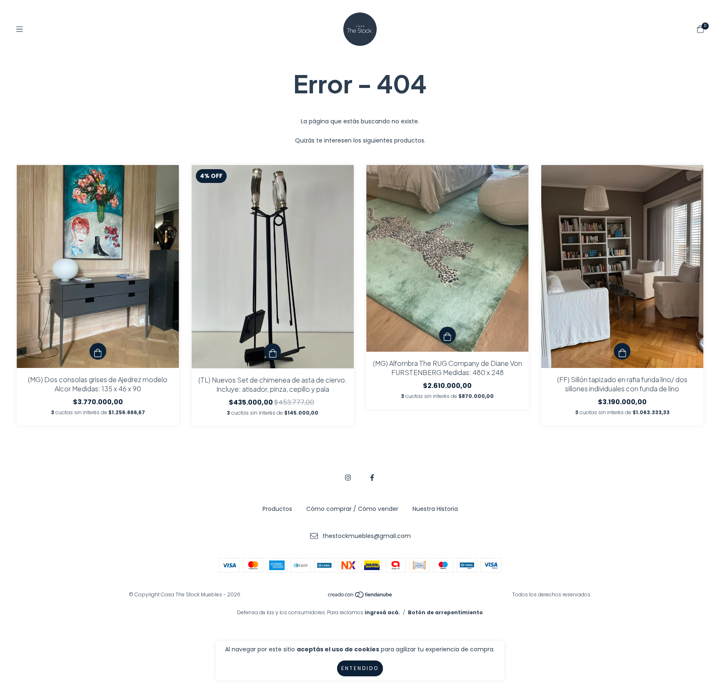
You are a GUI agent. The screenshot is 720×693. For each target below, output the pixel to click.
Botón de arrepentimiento (445, 612)
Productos (277, 509)
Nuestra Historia (435, 509)
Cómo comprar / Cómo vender (352, 509)
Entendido (360, 668)
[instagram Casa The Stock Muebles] (348, 477)
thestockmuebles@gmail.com (366, 536)
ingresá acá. (382, 612)
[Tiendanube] (360, 596)
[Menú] (20, 29)
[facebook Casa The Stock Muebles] (372, 477)
